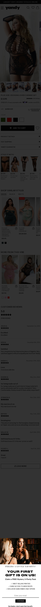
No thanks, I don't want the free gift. (20, 606)
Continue (20, 601)
